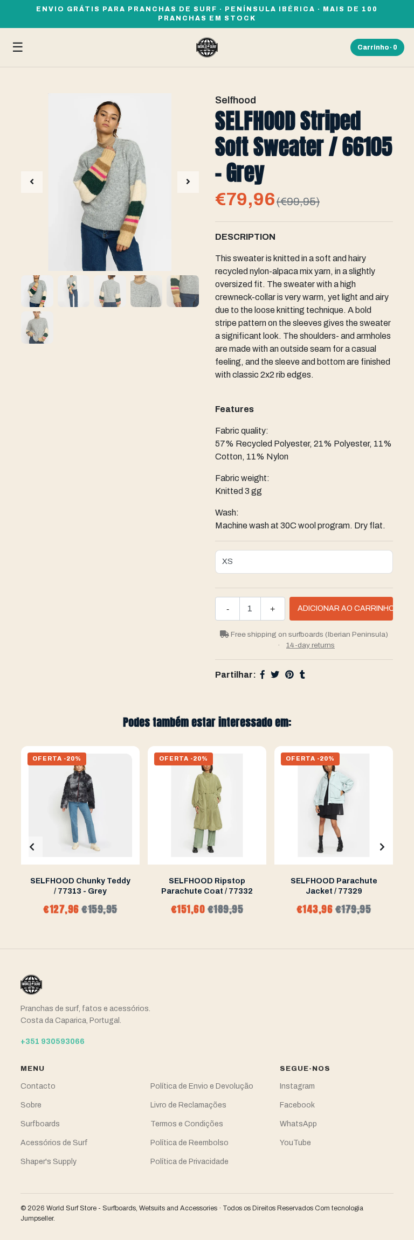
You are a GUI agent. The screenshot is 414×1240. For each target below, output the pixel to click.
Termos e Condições (186, 1124)
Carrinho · (377, 47)
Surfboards (40, 1124)
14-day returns (310, 645)
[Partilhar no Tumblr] (302, 674)
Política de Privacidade (189, 1162)
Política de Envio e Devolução (201, 1086)
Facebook (297, 1105)
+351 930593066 (52, 1041)
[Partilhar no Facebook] (262, 674)
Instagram (297, 1086)
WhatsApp (298, 1124)
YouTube (295, 1143)
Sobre (31, 1105)
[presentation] (32, 182)
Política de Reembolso (189, 1143)
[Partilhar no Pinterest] (289, 674)
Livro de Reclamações (188, 1105)
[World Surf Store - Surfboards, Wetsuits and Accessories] (207, 47)
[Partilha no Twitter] (275, 674)
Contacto (38, 1086)
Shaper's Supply (48, 1162)
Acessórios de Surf (54, 1143)
